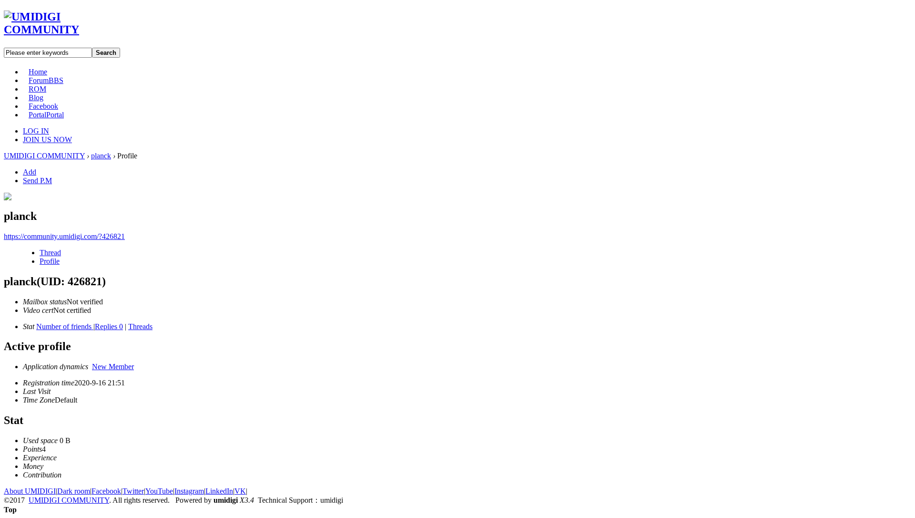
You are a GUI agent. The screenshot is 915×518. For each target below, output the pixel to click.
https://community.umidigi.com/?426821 (64, 236)
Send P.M (37, 180)
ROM (37, 89)
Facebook (43, 106)
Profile (50, 261)
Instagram (189, 491)
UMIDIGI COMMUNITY (44, 156)
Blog (36, 97)
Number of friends (64, 326)
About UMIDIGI (30, 491)
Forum (46, 80)
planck (101, 156)
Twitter (133, 491)
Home (38, 72)
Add (29, 172)
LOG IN (36, 131)
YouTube (159, 491)
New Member (113, 367)
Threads (140, 326)
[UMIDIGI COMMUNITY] (55, 29)
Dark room (73, 491)
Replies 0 (109, 326)
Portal (46, 115)
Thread (50, 253)
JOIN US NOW (47, 139)
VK (240, 491)
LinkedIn (219, 491)
